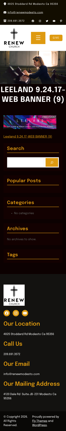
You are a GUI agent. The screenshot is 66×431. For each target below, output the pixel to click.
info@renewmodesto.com (25, 12)
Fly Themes (39, 421)
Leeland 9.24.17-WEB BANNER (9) (28, 136)
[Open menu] (38, 38)
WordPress (39, 425)
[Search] (52, 162)
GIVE (56, 38)
